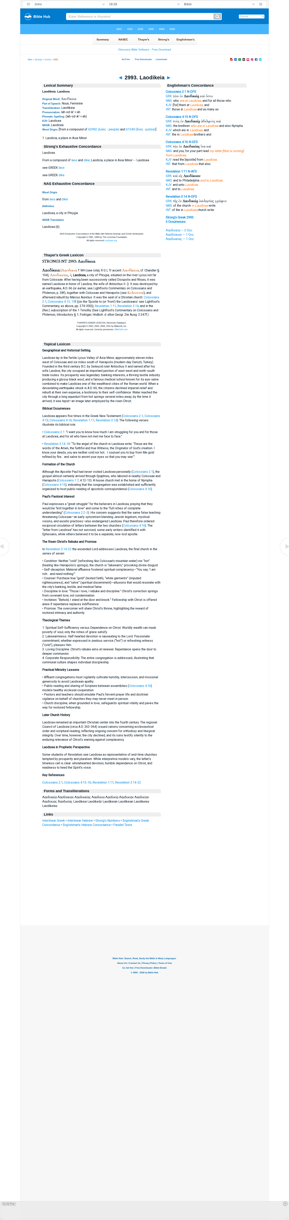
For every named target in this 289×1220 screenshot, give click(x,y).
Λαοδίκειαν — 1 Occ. (180, 234)
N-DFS (191, 91)
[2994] (284, 555)
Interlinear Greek (53, 820)
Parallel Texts (122, 825)
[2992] (5, 555)
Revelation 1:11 (105, 306)
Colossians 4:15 (54, 485)
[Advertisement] (144, 901)
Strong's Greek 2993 (180, 217)
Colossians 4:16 (61, 420)
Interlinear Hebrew (80, 820)
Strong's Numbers (107, 820)
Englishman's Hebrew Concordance (87, 825)
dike (87, 160)
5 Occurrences (176, 222)
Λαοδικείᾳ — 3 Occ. (179, 230)
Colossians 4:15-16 (77, 782)
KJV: (169, 105)
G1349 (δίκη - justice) (141, 129)
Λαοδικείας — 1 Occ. (180, 239)
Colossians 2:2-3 (76, 512)
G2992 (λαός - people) (103, 129)
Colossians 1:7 (68, 480)
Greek (48, 59)
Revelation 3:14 (128, 306)
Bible (30, 59)
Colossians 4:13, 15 (61, 301)
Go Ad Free (9, 1204)
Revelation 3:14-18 (57, 444)
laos (74, 160)
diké (65, 199)
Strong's (38, 59)
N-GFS (193, 142)
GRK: (169, 96)
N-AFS (192, 171)
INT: (168, 109)
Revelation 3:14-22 (59, 549)
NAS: (169, 101)
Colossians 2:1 (133, 416)
